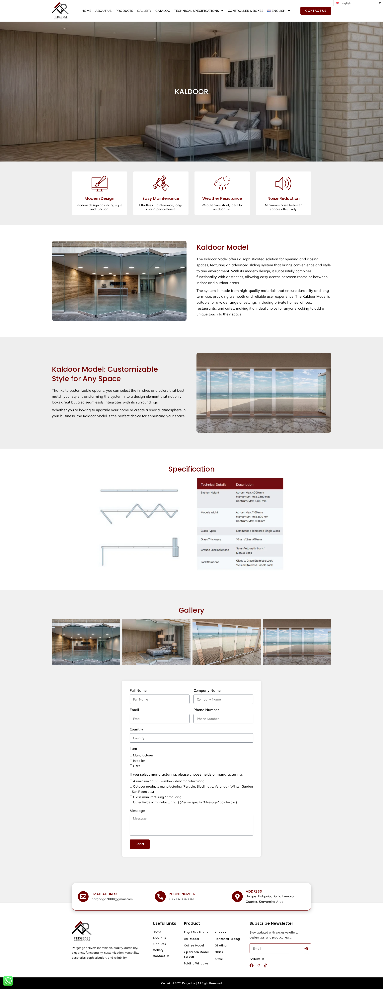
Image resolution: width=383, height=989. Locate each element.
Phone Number (206, 710)
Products (124, 11)
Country (136, 729)
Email (134, 710)
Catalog (162, 11)
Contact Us (161, 956)
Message (137, 811)
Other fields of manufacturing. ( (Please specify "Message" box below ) (185, 802)
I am (133, 749)
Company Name (207, 691)
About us (103, 11)
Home (86, 11)
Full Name (138, 691)
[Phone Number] (160, 896)
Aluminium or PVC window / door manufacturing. (169, 781)
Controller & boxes (245, 11)
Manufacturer (143, 755)
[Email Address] (83, 896)
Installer (139, 761)
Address (254, 891)
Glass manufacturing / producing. (157, 797)
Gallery (144, 11)
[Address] (237, 896)
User (136, 766)
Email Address (105, 893)
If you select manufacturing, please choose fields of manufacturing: (186, 774)
